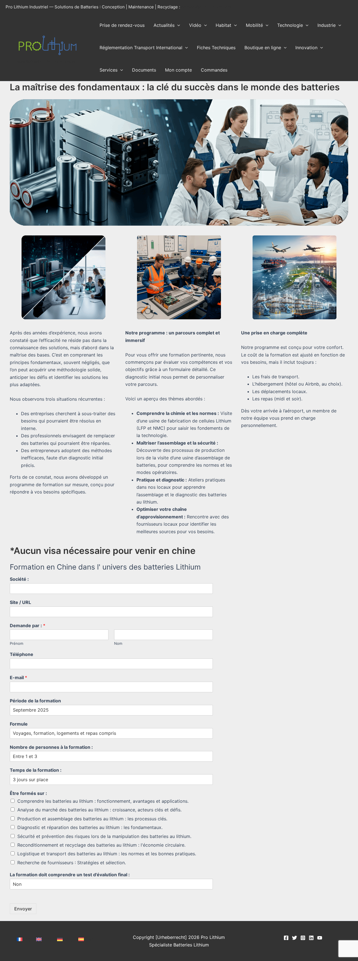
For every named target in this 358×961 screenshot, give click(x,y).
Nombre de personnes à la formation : (51, 747)
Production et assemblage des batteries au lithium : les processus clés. (92, 818)
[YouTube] (319, 937)
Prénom (16, 643)
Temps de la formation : (36, 770)
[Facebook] (286, 937)
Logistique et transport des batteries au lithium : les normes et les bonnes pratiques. (106, 853)
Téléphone (21, 654)
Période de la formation (35, 700)
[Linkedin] (311, 937)
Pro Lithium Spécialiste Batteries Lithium (41, 61)
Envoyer (23, 909)
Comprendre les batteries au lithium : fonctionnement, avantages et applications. (103, 801)
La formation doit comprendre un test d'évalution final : (70, 874)
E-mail (18, 677)
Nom (118, 643)
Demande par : (27, 625)
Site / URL (20, 602)
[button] (177, 25)
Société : (19, 579)
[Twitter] (294, 937)
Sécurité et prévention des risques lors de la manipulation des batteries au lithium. (104, 836)
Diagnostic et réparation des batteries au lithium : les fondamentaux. (89, 827)
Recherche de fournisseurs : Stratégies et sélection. (71, 862)
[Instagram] (302, 937)
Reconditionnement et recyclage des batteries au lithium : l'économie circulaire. (101, 845)
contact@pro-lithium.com (206, 7)
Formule (19, 724)
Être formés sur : (28, 793)
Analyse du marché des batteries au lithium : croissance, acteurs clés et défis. (99, 810)
